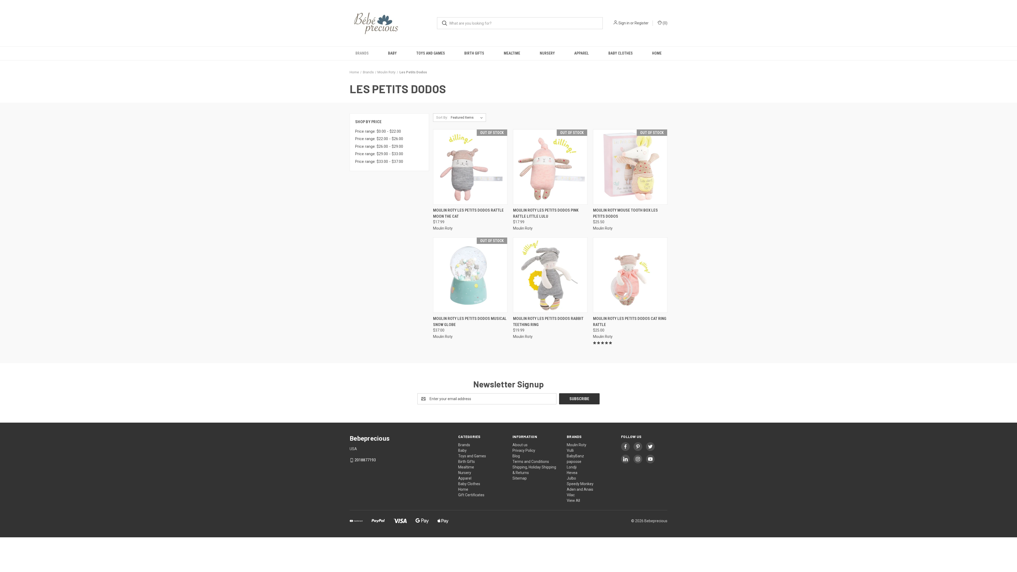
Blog (516, 456)
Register (642, 23)
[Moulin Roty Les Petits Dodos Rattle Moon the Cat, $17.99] (470, 167)
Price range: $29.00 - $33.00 (379, 153)
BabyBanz (575, 456)
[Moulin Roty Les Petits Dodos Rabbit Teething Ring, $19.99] (550, 275)
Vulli (570, 450)
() (664, 23)
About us (520, 445)
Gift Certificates (471, 495)
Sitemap (519, 478)
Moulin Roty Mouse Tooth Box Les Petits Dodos (625, 213)
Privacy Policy (523, 450)
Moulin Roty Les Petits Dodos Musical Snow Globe (470, 321)
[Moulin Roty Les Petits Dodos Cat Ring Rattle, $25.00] (630, 275)
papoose (574, 461)
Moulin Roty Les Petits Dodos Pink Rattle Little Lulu (545, 213)
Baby (392, 53)
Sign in (624, 23)
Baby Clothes (620, 53)
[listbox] (468, 118)
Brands (362, 53)
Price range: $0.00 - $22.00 (378, 131)
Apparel (581, 53)
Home (657, 53)
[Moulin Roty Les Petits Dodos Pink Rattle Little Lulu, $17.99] (550, 167)
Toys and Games (430, 53)
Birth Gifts (474, 53)
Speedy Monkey (580, 484)
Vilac (571, 495)
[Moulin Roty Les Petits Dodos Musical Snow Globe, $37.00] (470, 275)
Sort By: (442, 117)
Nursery (547, 53)
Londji (572, 467)
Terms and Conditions (530, 461)
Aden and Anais (580, 489)
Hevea (572, 473)
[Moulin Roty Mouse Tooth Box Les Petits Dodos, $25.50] (630, 167)
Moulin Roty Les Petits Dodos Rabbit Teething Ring (548, 321)
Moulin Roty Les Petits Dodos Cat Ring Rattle (629, 321)
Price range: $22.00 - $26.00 (379, 138)
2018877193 (365, 460)
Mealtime (512, 53)
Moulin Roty (576, 445)
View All (573, 500)
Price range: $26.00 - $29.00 (379, 146)
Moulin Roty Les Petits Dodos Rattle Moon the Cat (468, 213)
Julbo (571, 478)
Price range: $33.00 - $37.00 (379, 161)
